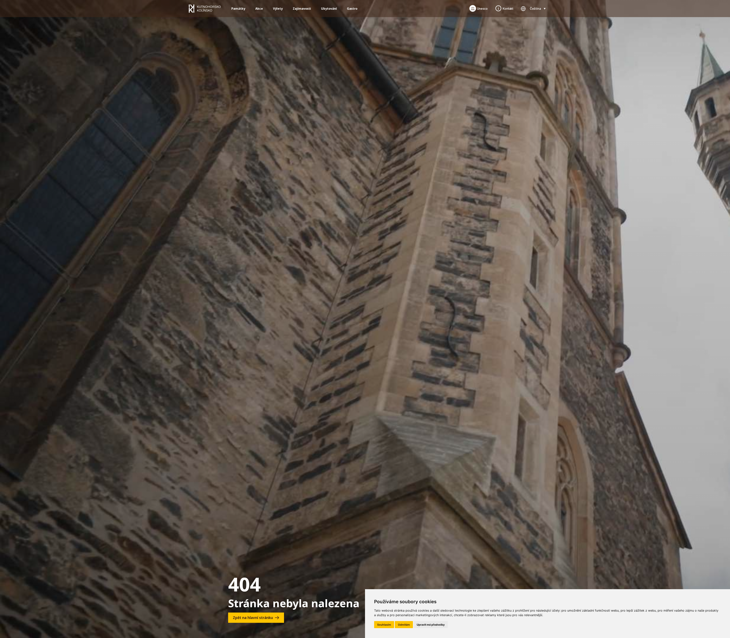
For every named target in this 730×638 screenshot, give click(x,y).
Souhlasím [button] (384, 624)
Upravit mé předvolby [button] (431, 624)
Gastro (352, 8)
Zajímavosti (302, 8)
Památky (238, 8)
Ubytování (329, 8)
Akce (259, 8)
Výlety (278, 8)
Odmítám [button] (404, 624)
